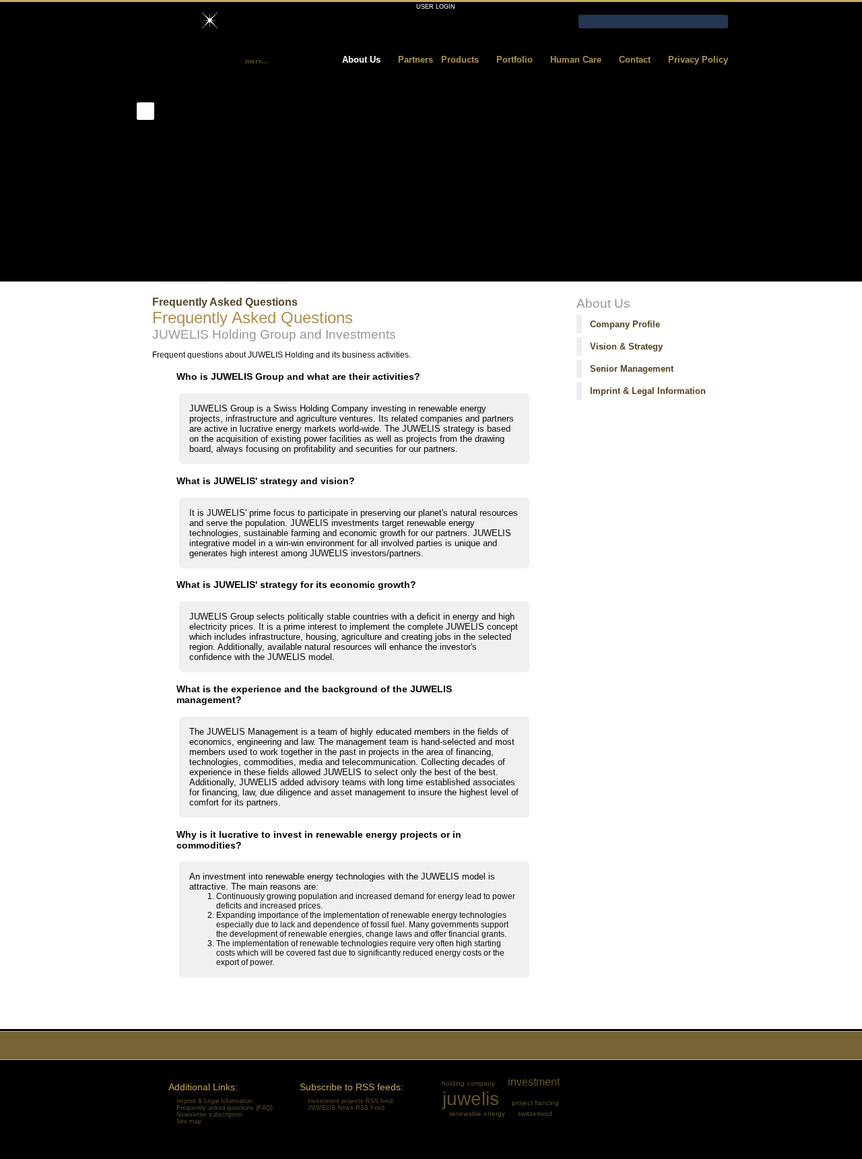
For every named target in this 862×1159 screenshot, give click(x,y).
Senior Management (631, 369)
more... (256, 61)
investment (534, 1082)
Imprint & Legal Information (648, 391)
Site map (188, 1121)
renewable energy (477, 1113)
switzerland (535, 1113)
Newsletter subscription (209, 1114)
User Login (435, 6)
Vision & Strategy (626, 346)
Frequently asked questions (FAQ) (224, 1107)
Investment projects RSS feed (350, 1101)
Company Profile (625, 324)
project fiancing (535, 1102)
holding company (468, 1083)
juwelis (470, 1098)
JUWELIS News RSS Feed (346, 1107)
